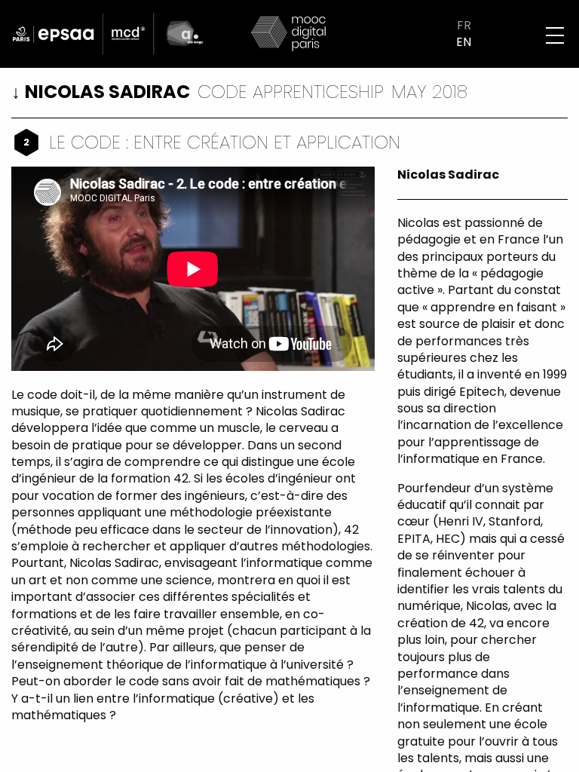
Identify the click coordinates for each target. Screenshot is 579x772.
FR (464, 25)
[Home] (289, 32)
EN (463, 42)
